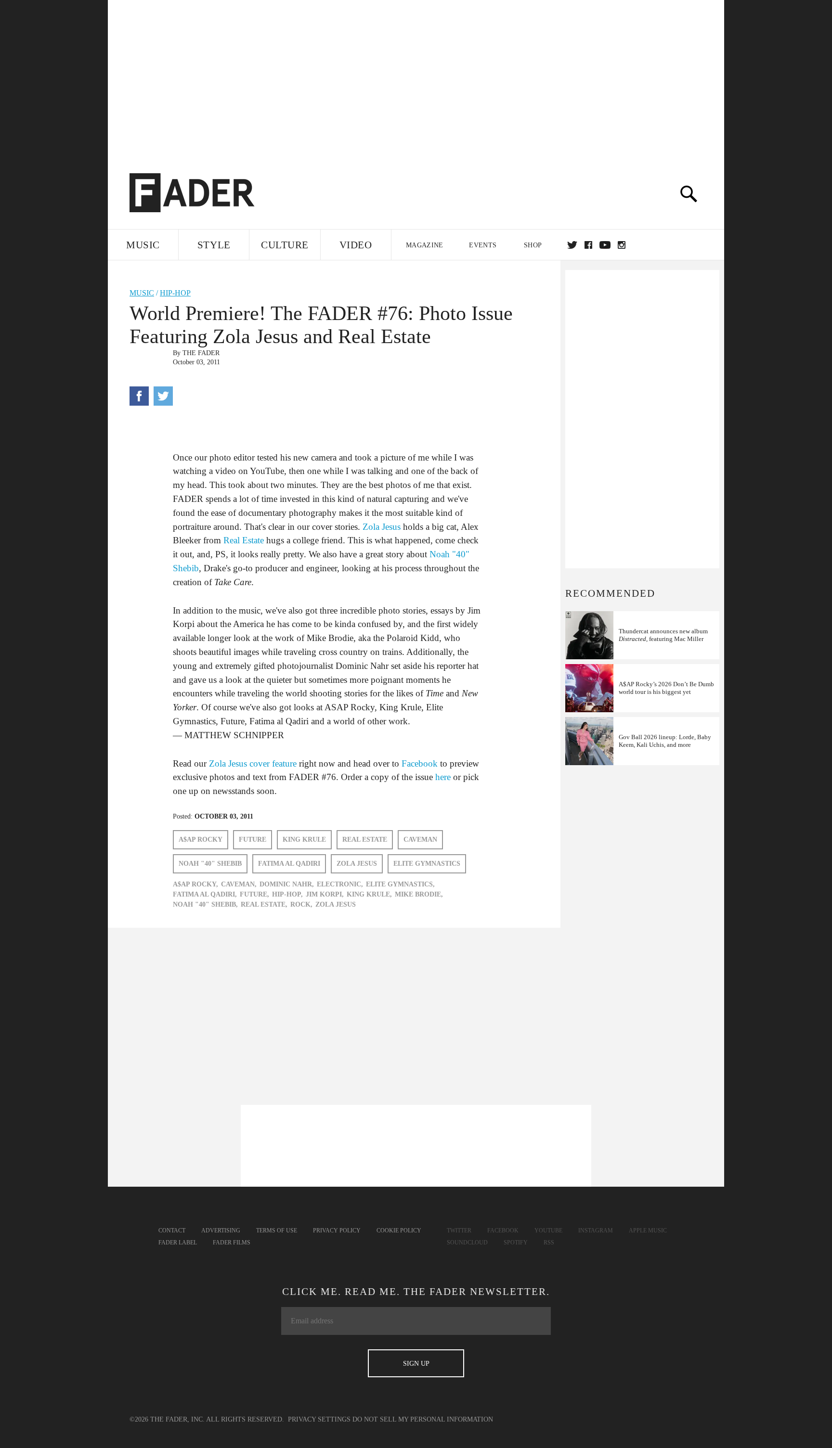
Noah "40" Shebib (210, 863)
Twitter (572, 245)
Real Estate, (264, 904)
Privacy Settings (319, 1419)
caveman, (239, 884)
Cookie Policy (399, 1230)
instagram (621, 245)
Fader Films (231, 1242)
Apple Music (648, 1230)
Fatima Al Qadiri (289, 863)
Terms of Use (276, 1230)
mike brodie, (419, 894)
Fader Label (177, 1242)
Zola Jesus (382, 527)
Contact (171, 1230)
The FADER (201, 353)
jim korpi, (325, 894)
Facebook (420, 763)
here (443, 777)
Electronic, (340, 884)
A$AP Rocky (200, 839)
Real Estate (243, 540)
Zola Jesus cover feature (253, 763)
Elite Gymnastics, (400, 884)
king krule (304, 839)
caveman (420, 839)
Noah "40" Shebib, (205, 904)
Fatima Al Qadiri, (205, 894)
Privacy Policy (337, 1230)
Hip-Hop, (287, 894)
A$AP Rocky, (195, 884)
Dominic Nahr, (287, 884)
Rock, (301, 904)
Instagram (595, 1230)
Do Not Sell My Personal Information (422, 1419)
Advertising (220, 1230)
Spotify (516, 1242)
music (142, 293)
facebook (588, 245)
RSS (549, 1242)
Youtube (548, 1230)
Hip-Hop (175, 293)
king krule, (369, 894)
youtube (605, 245)
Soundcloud (467, 1242)
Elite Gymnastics (426, 863)
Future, (254, 894)
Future (252, 839)
